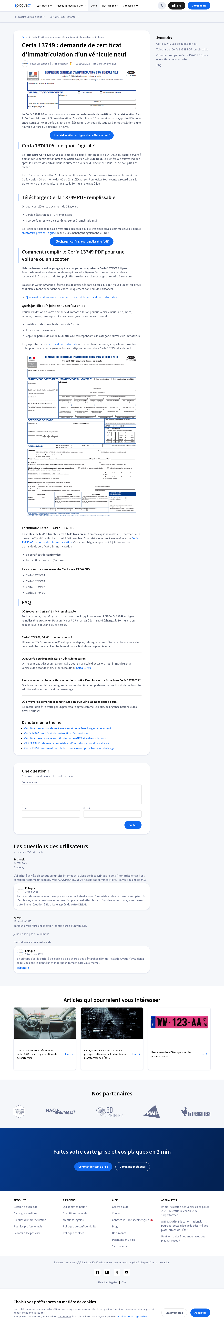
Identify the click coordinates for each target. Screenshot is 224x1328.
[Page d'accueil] (22, 5)
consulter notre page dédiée (131, 1316)
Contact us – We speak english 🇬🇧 (132, 1220)
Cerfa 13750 (83, 668)
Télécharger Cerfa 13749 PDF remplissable (182, 49)
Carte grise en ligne (25, 1213)
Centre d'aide (120, 1207)
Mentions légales (73, 1220)
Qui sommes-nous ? (75, 1207)
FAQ (158, 65)
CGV (124, 1282)
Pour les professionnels (28, 1226)
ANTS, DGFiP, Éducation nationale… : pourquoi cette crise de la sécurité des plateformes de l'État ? (184, 1226)
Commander (199, 5)
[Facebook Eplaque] (97, 1272)
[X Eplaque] (117, 1272)
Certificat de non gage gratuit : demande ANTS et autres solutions (65, 738)
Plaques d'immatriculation (30, 1220)
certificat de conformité (62, 344)
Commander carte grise (93, 1166)
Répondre (23, 968)
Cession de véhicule (25, 1207)
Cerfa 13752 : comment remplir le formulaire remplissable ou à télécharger (69, 748)
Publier (133, 825)
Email (86, 808)
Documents (119, 1233)
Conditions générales (76, 1213)
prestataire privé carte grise (39, 233)
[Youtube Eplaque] (126, 1272)
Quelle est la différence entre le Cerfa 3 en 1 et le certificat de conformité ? (71, 297)
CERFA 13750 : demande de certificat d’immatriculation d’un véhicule (66, 743)
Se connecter (120, 1246)
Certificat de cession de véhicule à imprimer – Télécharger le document (67, 728)
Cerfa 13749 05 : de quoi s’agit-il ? (176, 44)
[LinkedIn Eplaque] (107, 1272)
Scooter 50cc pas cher (27, 1233)
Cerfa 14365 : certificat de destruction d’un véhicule (56, 733)
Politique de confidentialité (79, 1226)
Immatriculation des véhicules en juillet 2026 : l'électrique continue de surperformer (185, 1211)
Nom (24, 808)
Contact (117, 1213)
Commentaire (30, 782)
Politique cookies (73, 1233)
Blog (115, 1226)
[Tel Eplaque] (162, 5)
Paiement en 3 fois (123, 1240)
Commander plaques (133, 1166)
